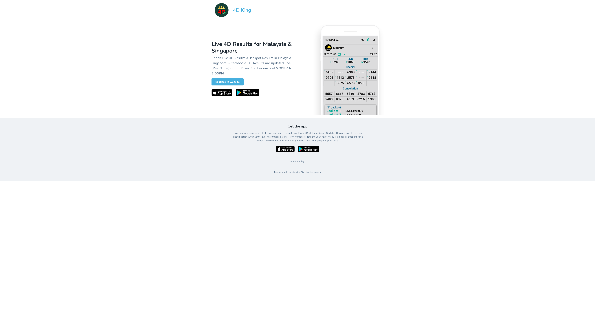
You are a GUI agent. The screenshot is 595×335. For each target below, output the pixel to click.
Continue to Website (227, 81)
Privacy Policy (297, 161)
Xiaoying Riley (299, 172)
